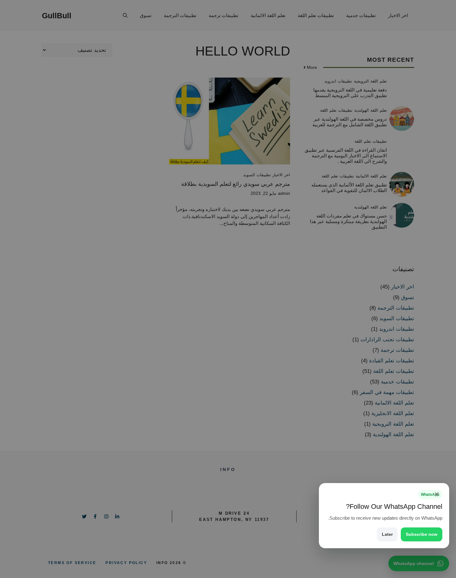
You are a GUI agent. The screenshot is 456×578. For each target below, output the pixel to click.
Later (387, 534)
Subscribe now (421, 534)
